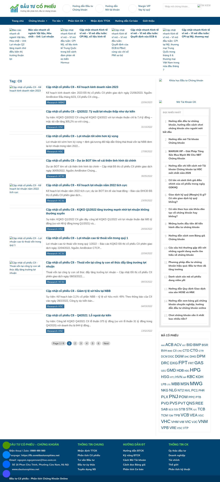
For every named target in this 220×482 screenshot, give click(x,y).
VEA (193, 415)
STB (182, 409)
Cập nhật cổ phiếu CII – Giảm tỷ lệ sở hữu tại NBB (78, 290)
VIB (181, 422)
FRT (191, 363)
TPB (177, 415)
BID (189, 345)
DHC (186, 356)
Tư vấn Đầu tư (86, 460)
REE (199, 403)
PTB (198, 397)
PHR (202, 390)
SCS (170, 409)
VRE (172, 428)
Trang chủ (18, 20)
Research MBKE (56, 102)
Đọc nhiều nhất (172, 112)
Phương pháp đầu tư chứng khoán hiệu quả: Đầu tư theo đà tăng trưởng (187, 266)
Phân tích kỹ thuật (179, 469)
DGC (171, 356)
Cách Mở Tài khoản (134, 460)
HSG (165, 377)
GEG (163, 371)
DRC (165, 363)
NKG (164, 390)
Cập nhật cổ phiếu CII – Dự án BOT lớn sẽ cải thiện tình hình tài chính (91, 160)
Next (106, 343)
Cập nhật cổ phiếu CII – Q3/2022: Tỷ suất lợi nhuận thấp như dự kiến (90, 111)
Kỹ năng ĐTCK (131, 455)
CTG (194, 350)
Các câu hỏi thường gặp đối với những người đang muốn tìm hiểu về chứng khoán (187, 251)
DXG (174, 363)
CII (175, 350)
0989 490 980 (37, 450)
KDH (199, 377)
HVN (178, 377)
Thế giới (173, 464)
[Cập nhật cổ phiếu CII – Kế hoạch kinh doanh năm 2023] (26, 88)
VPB (165, 428)
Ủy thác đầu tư (177, 450)
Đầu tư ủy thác (86, 464)
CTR (201, 350)
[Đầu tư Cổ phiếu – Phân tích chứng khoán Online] (33, 8)
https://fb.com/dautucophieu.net (40, 455)
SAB (164, 409)
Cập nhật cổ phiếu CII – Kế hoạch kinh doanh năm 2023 (82, 87)
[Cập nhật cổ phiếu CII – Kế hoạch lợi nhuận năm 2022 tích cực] (26, 189)
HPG (195, 370)
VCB (185, 415)
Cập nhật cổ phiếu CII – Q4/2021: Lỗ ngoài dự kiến (78, 315)
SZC (195, 410)
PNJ (173, 396)
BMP (197, 345)
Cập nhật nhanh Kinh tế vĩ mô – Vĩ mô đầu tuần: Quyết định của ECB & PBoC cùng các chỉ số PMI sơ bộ (145, 36)
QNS (190, 403)
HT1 (172, 377)
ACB (169, 344)
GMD (171, 370)
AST (184, 345)
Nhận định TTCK (100, 20)
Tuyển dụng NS (87, 469)
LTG (169, 384)
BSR (205, 345)
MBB (175, 384)
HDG (186, 371)
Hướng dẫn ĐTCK (133, 450)
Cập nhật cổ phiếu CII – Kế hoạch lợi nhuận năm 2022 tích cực (86, 185)
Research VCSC (56, 176)
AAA (163, 345)
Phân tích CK (76, 20)
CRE (179, 351)
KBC (191, 376)
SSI (176, 409)
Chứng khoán (37, 20)
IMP (184, 377)
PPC (192, 397)
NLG (173, 390)
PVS (173, 403)
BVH (164, 350)
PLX (164, 397)
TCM (164, 415)
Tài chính (174, 460)
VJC (194, 422)
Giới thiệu (149, 20)
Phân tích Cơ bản (133, 469)
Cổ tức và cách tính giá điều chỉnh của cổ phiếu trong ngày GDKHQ (187, 184)
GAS (199, 362)
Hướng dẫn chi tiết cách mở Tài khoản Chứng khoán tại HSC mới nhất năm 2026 (187, 169)
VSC (179, 428)
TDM (170, 415)
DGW (179, 356)
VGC (201, 415)
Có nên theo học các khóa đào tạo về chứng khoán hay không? (187, 213)
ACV (178, 345)
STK (189, 409)
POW (183, 397)
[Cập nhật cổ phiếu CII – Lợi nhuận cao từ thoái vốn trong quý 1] (26, 241)
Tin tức (56, 20)
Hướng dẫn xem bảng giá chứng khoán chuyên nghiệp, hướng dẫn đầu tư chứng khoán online (188, 304)
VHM (175, 422)
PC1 (194, 390)
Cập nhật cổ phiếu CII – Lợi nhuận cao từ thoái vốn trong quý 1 (87, 238)
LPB (163, 384)
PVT (181, 403)
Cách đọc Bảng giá (134, 464)
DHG (193, 356)
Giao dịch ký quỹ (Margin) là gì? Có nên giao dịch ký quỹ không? (187, 198)
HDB (180, 370)
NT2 (181, 390)
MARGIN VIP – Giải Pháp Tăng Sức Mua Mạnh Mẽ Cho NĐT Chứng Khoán (186, 155)
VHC (165, 421)
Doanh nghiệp (177, 455)
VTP (186, 427)
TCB (201, 409)
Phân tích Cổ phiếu (89, 455)
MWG (196, 383)
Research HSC (55, 127)
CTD (186, 350)
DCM (164, 356)
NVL (188, 390)
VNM (203, 421)
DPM (201, 356)
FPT (183, 362)
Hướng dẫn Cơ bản (126, 20)
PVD (165, 403)
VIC (188, 422)
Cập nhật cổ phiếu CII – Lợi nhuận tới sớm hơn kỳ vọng (82, 136)
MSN (184, 384)
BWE (170, 351)
